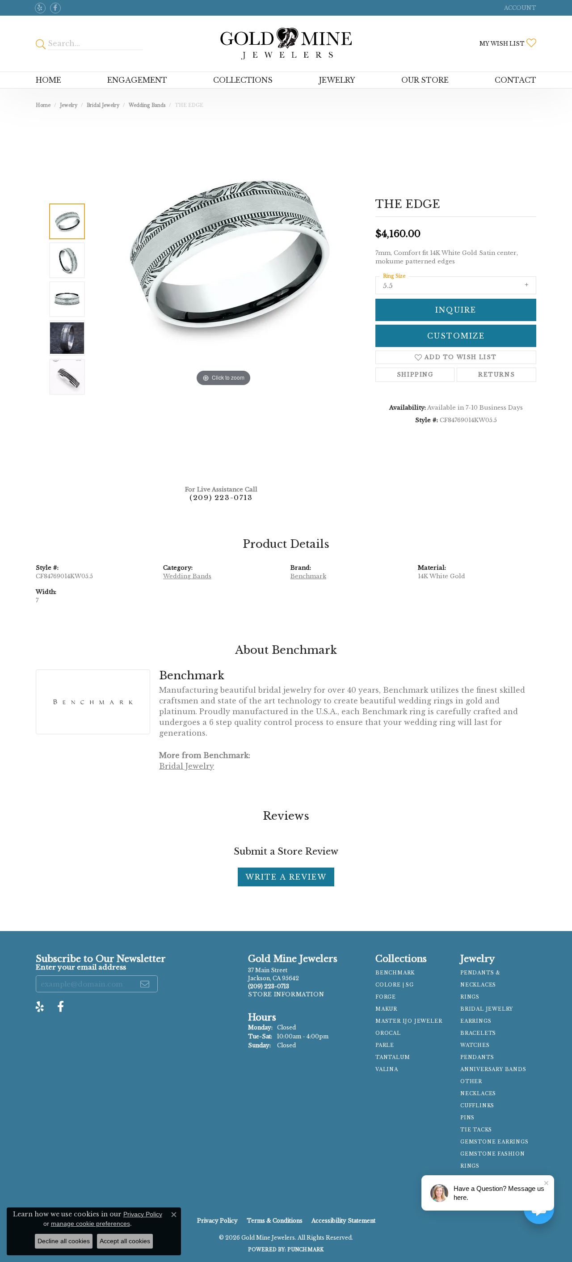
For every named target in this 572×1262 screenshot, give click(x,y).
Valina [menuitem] (386, 1069)
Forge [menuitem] (385, 997)
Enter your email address (81, 967)
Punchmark (305, 1250)
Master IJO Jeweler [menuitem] (408, 1021)
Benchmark (308, 576)
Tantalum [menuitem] (392, 1057)
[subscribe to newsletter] (145, 984)
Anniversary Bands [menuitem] (493, 1069)
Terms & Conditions (275, 1220)
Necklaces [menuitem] (478, 1094)
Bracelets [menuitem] (478, 1033)
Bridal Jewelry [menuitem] (486, 1009)
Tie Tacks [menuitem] (476, 1130)
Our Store (425, 80)
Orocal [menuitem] (388, 1033)
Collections (243, 80)
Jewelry (337, 80)
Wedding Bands (147, 105)
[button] (519, 8)
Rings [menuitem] (469, 997)
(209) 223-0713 (220, 497)
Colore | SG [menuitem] (394, 985)
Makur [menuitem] (386, 1009)
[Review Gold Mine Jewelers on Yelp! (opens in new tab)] (40, 8)
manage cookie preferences (90, 1223)
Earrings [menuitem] (475, 1021)
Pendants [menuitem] (477, 1057)
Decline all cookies (64, 1241)
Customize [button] (456, 335)
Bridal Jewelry (103, 105)
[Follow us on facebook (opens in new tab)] (55, 8)
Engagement (137, 80)
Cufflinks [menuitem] (477, 1106)
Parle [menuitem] (384, 1045)
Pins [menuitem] (467, 1118)
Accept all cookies (125, 1241)
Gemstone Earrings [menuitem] (494, 1142)
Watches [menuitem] (475, 1045)
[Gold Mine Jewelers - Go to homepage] (286, 44)
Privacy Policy (217, 1220)
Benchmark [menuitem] (395, 973)
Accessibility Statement (343, 1220)
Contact (515, 80)
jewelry (68, 105)
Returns (496, 374)
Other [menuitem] (471, 1081)
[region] (223, 299)
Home (48, 80)
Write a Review (286, 876)
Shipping (415, 374)
